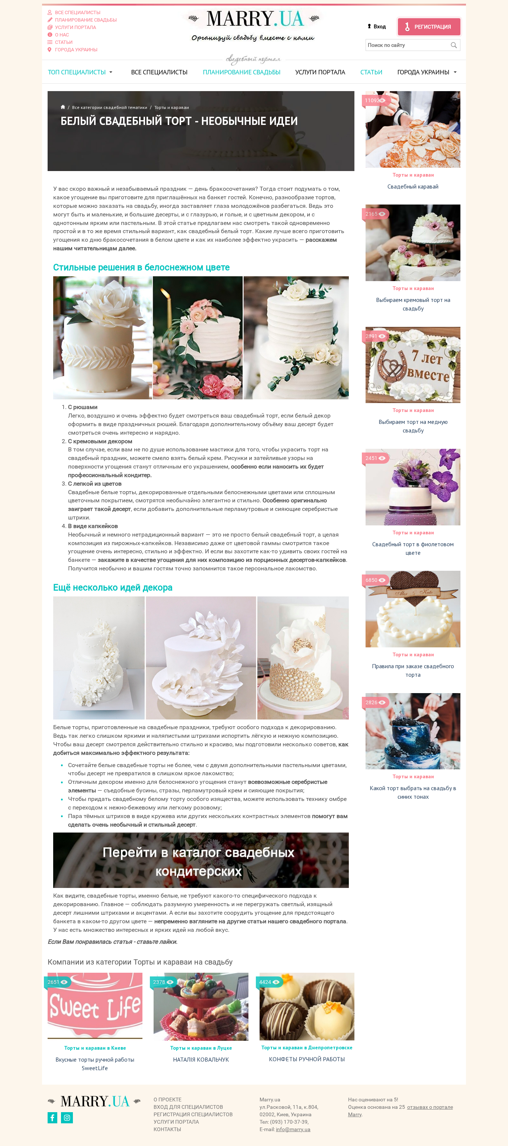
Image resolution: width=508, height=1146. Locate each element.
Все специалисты (159, 72)
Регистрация (433, 27)
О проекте (167, 1099)
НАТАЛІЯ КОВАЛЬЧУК (201, 1059)
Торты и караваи (413, 174)
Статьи (371, 72)
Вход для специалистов (188, 1107)
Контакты (167, 1129)
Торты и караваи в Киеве (95, 1047)
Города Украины (423, 72)
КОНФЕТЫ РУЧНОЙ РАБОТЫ (307, 1059)
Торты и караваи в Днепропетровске (307, 1047)
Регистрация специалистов (193, 1114)
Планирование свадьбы (241, 72)
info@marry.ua (293, 1129)
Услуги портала (320, 72)
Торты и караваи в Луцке (201, 1047)
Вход (380, 26)
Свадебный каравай (413, 186)
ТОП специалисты (77, 72)
